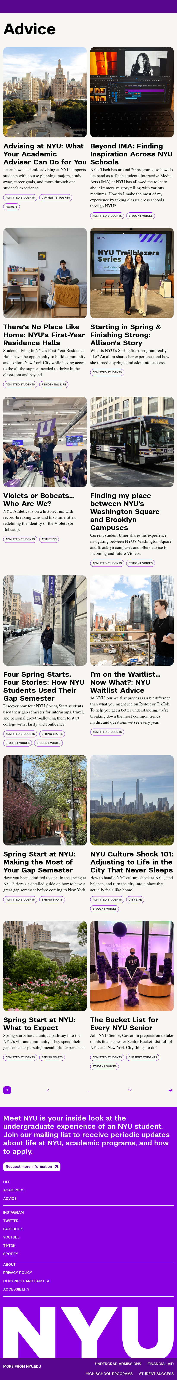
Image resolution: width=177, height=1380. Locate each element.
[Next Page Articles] (170, 1090)
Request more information (29, 1166)
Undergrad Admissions (118, 1364)
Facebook (13, 1229)
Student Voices (141, 216)
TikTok (9, 1245)
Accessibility (16, 1289)
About (9, 1264)
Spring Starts (52, 734)
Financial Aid (161, 1364)
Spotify (10, 1254)
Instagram (13, 1212)
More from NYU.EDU (22, 1366)
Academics (14, 1190)
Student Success (156, 1374)
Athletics (49, 539)
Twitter (11, 1221)
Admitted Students (20, 197)
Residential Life (54, 384)
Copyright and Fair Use (26, 1281)
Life (6, 1182)
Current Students (56, 197)
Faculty (11, 207)
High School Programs (109, 1374)
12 (130, 1090)
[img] (45, 92)
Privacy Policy (17, 1272)
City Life (135, 899)
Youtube (11, 1237)
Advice (10, 1198)
